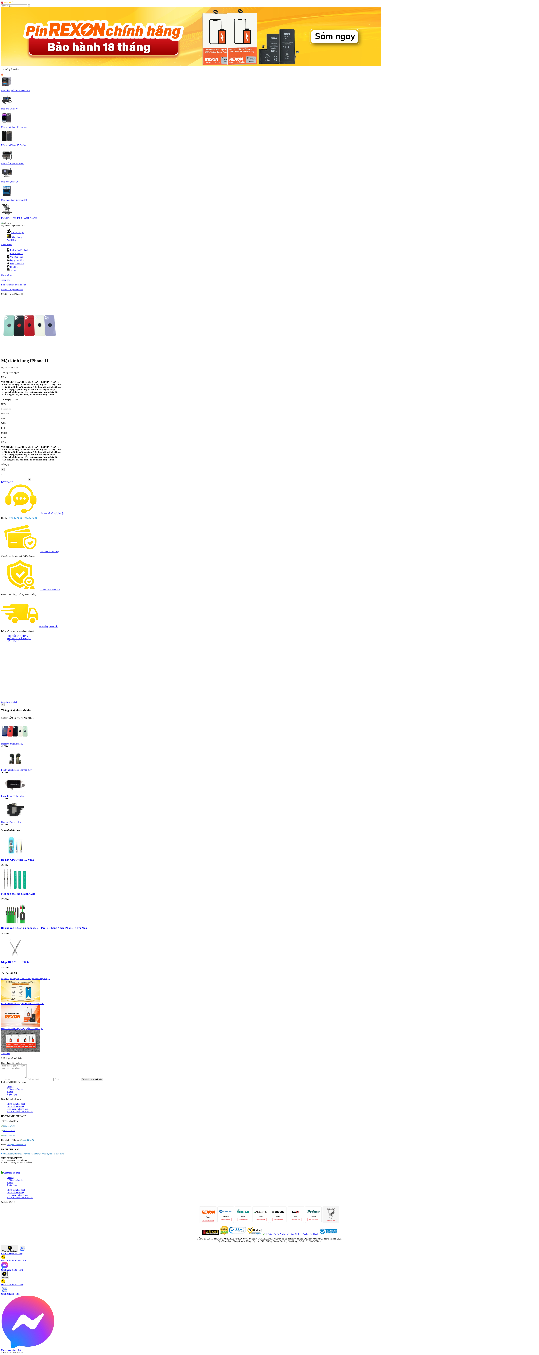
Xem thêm (5, 1053)
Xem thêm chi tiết (9, 702)
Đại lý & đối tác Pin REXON (20, 1111)
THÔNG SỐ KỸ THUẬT (19, 638)
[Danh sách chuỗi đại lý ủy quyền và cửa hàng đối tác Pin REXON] (20, 1051)
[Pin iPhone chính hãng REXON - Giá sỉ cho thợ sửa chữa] (20, 1026)
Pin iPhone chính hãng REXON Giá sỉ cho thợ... (22, 1003)
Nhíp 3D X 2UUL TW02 (15, 962)
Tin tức (10, 1092)
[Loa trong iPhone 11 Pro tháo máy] (15, 768)
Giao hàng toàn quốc (48, 626)
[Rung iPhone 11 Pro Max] (15, 794)
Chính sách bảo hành (50, 589)
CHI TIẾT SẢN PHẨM (17, 636)
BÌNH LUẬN (13, 641)
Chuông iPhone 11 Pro (11, 822)
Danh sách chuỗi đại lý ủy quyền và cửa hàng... (22, 1028)
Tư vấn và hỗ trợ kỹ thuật (52, 513)
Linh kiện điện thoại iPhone (13, 284)
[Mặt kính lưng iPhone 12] (15, 742)
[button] (10, 1173)
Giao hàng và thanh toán (17, 1109)
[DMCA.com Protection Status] (223, 1234)
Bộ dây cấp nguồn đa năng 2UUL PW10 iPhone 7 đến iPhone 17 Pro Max (44, 927)
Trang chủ (5, 280)
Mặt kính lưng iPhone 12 (12, 744)
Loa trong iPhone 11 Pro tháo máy (16, 770)
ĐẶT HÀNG (7, 482)
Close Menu (6, 244)
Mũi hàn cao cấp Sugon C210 (18, 893)
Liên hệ (10, 1087)
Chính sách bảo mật (15, 1106)
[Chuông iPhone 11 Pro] (15, 820)
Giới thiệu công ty (15, 1089)
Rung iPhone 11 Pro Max (12, 796)
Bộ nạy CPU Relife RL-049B (17, 859)
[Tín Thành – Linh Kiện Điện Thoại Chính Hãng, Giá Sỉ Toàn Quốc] (6, 3)
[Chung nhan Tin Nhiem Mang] (290, 1234)
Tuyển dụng (12, 1094)
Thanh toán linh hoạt (50, 551)
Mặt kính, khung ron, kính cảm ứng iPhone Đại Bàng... (25, 978)
